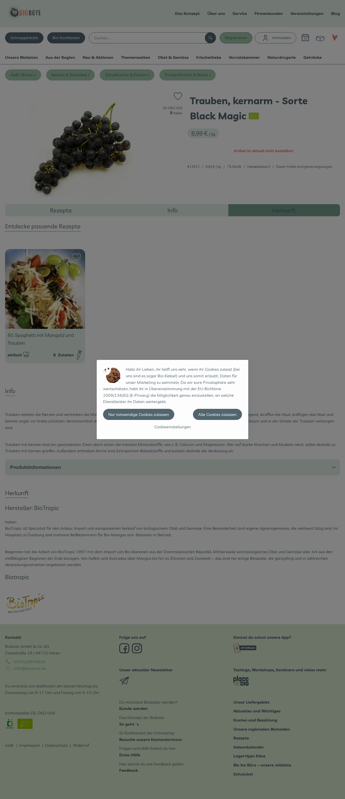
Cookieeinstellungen (172, 426)
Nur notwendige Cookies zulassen (138, 414)
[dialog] (172, 399)
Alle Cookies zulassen (217, 414)
